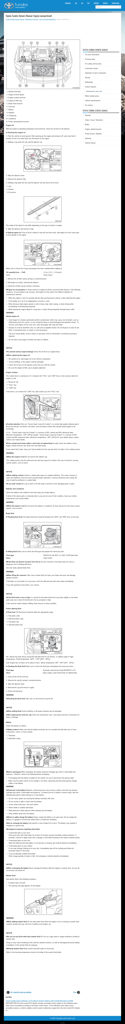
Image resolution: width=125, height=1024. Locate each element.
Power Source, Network (93, 134)
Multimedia (89, 82)
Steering (88, 138)
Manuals (68, 3)
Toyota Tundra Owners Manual (15, 19)
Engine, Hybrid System (93, 129)
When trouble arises (92, 96)
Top (88, 3)
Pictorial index (90, 59)
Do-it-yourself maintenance (48, 19)
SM (82, 3)
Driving (87, 78)
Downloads (115, 3)
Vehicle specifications (92, 100)
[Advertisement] (43, 29)
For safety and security (93, 64)
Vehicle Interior (90, 143)
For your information (92, 55)
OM (76, 3)
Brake (87, 124)
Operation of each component (95, 73)
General (88, 115)
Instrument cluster (91, 68)
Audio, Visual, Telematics (94, 120)
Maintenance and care (31, 19)
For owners (89, 105)
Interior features (90, 87)
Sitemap (96, 3)
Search (105, 3)
